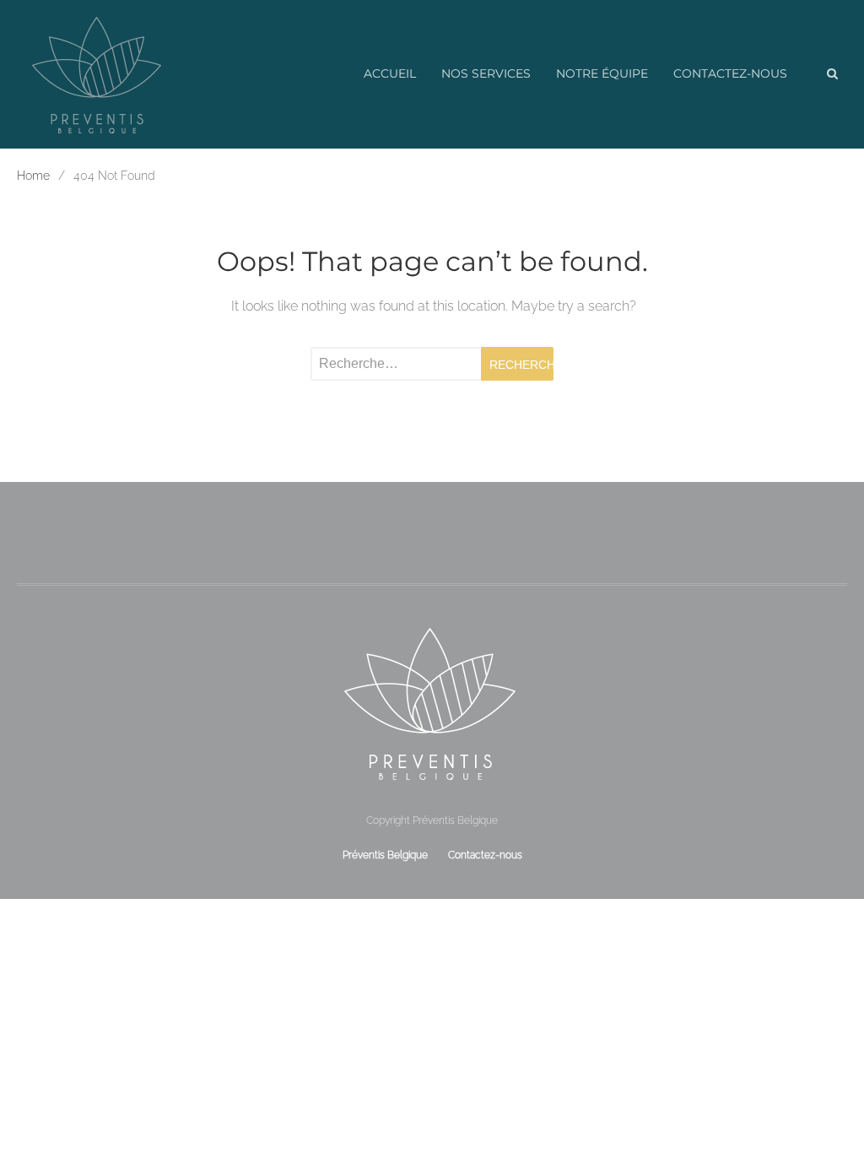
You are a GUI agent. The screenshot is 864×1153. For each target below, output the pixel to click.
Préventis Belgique (385, 854)
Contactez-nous (730, 73)
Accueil (390, 73)
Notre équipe (602, 73)
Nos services (486, 73)
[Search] (832, 74)
